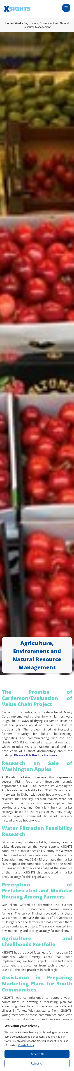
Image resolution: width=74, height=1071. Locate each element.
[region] (37, 1045)
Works (19, 23)
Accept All (37, 1054)
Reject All (37, 1063)
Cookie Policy (26, 1045)
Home (9, 23)
